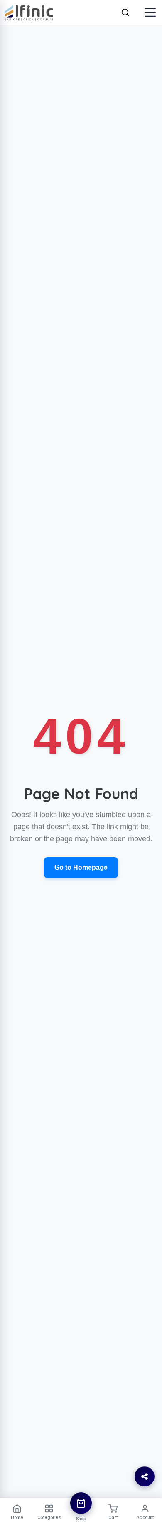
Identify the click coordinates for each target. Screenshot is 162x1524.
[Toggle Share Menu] (145, 1476)
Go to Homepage (81, 867)
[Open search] (125, 12)
